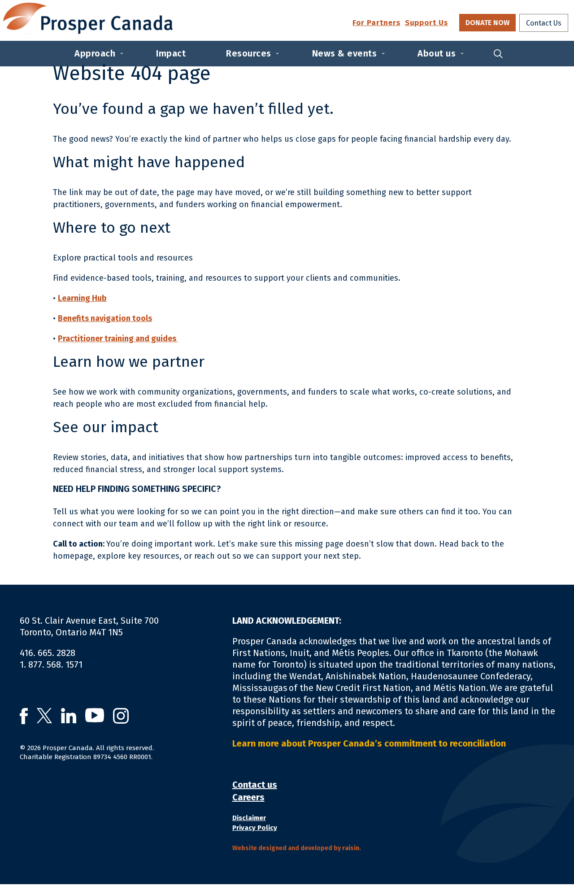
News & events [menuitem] (344, 53)
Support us (426, 23)
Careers (248, 797)
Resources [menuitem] (248, 53)
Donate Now (487, 22)
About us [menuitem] (436, 53)
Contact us (254, 784)
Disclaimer (249, 818)
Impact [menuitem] (171, 53)
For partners (376, 23)
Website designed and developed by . (296, 848)
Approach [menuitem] (94, 53)
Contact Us (543, 23)
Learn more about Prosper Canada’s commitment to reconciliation (370, 743)
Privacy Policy (254, 828)
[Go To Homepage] (87, 18)
